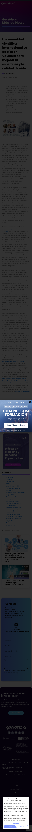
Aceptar (10, 826)
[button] (29, 402)
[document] (16, 416)
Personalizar (16, 823)
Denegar (22, 826)
